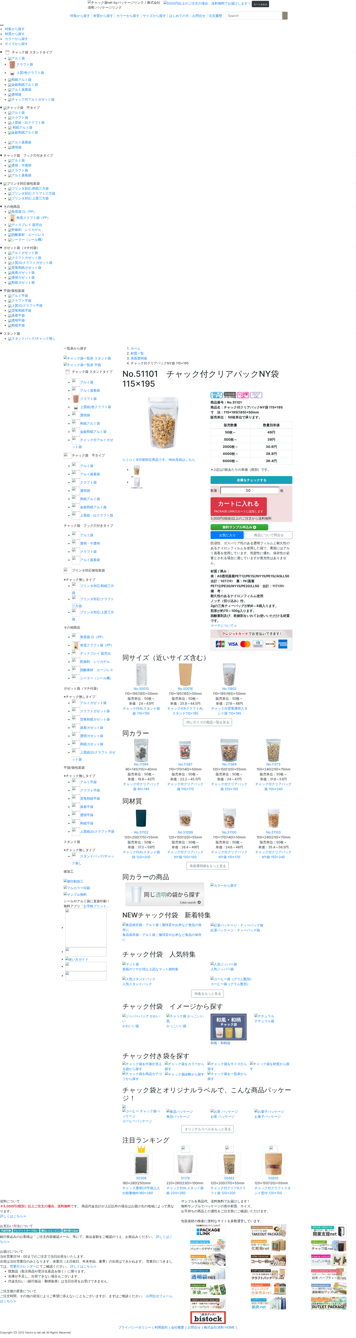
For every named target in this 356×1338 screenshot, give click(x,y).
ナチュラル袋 (264, 1021)
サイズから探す (154, 16)
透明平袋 (18, 320)
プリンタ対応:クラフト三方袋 (33, 193)
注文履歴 (215, 16)
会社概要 (177, 1327)
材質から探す (103, 16)
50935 (273, 1178)
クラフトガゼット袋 (26, 258)
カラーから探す (127, 16)
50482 (229, 1178)
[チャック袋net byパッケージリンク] (113, 5)
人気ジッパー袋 (222, 969)
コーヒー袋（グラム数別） (230, 984)
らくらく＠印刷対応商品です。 (145, 460)
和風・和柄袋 (220, 1043)
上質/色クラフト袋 (30, 72)
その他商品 (12, 206)
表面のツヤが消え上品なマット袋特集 (150, 969)
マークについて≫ (224, 625)
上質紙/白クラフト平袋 (97, 831)
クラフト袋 (24, 64)
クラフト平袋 (21, 300)
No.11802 (229, 689)
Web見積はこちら (182, 460)
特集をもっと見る (208, 994)
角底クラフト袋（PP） (33, 218)
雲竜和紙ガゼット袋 (26, 267)
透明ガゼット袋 (23, 277)
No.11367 (185, 764)
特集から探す (80, 16)
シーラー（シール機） (28, 239)
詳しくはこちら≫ (13, 1216)
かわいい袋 (130, 1026)
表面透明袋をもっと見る (208, 866)
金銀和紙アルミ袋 (25, 84)
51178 (185, 1178)
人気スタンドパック (137, 984)
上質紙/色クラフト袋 (95, 407)
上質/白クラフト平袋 (27, 305)
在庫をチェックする (252, 480)
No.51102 (141, 832)
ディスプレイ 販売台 (27, 225)
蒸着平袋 (18, 315)
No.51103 (273, 832)
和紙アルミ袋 (21, 79)
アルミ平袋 (20, 295)
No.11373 (273, 764)
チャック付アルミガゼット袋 (33, 99)
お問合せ (198, 16)
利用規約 (161, 1327)
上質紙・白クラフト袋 (28, 122)
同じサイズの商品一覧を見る (207, 722)
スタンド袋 (12, 333)
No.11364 (141, 764)
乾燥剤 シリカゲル (26, 230)
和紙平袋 (20, 325)
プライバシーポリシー (134, 1327)
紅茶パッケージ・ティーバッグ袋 (235, 930)
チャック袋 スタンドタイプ (32, 52)
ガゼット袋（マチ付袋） (22, 248)
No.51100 (229, 832)
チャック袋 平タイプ (23, 108)
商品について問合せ (269, 535)
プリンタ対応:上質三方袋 (30, 198)
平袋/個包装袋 (14, 291)
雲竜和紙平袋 (21, 310)
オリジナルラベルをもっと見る (208, 1129)
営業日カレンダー (23, 1266)
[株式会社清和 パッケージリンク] (150, 5)
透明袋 (16, 94)
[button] (260, 4)
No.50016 (185, 689)
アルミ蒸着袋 (21, 89)
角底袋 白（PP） (24, 211)
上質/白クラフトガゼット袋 (32, 263)
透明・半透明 (21, 165)
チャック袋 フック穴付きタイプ (28, 155)
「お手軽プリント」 (95, 906)
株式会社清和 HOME (219, 1327)
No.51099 (185, 832)
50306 (141, 1178)
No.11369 (229, 764)
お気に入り (227, 535)
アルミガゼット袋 (25, 253)
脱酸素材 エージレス (28, 234)
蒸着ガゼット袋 (23, 272)
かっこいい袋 (176, 1026)
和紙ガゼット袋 (23, 282)
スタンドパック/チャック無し (34, 338)
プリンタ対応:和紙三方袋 (30, 188)
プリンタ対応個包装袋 (23, 183)
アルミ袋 (18, 58)
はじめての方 (179, 16)
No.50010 (141, 689)
